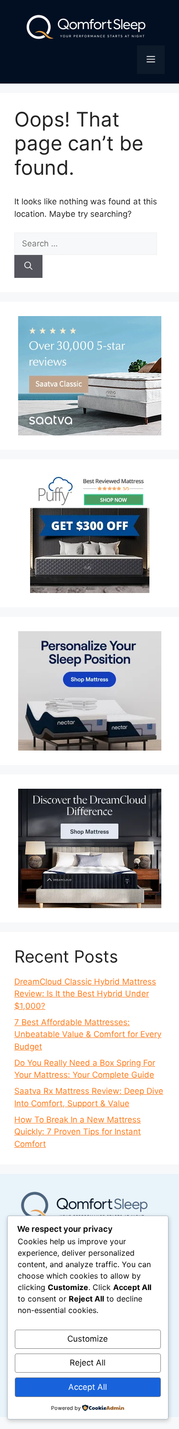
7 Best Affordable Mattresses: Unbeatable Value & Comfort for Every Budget (87, 1034)
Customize (87, 1339)
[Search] (28, 266)
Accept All (87, 1387)
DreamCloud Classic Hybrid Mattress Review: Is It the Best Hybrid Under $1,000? (85, 994)
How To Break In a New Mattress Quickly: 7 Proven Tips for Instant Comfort (77, 1132)
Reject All (87, 1362)
